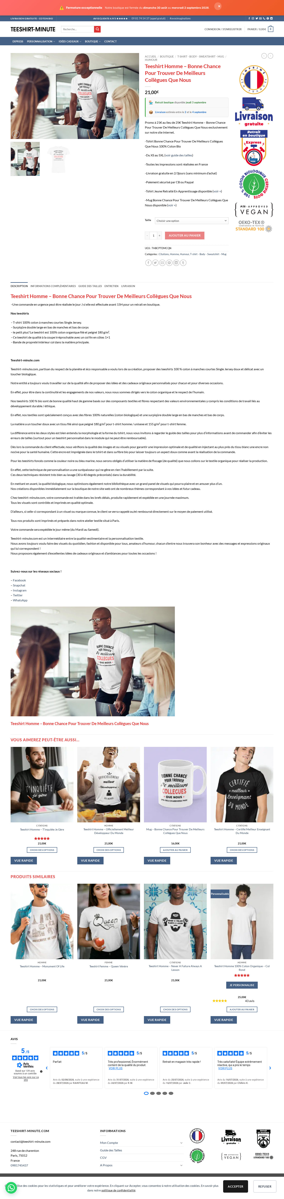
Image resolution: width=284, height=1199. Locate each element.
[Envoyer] (97, 29)
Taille (148, 220)
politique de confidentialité (118, 1190)
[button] (223, 29)
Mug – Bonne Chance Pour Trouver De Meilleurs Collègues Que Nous (175, 831)
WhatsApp (20, 600)
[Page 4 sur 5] (164, 1093)
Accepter (235, 1186)
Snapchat (19, 585)
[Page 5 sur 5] (171, 1093)
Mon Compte (109, 1142)
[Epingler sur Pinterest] (169, 263)
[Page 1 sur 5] (146, 1093)
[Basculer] (181, 1142)
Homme (174, 254)
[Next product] (264, 55)
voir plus (116, 1068)
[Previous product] (270, 55)
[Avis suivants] (270, 1068)
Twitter (18, 595)
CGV (103, 1157)
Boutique (91, 41)
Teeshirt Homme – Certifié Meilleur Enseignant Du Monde (242, 831)
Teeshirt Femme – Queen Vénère (108, 966)
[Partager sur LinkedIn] (176, 263)
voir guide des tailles (178, 155)
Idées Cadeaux (69, 41)
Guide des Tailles (111, 1150)
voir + (217, 191)
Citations (164, 254)
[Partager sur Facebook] (148, 263)
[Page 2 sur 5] (152, 1093)
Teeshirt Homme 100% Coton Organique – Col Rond (242, 967)
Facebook (19, 580)
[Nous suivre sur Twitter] (257, 18)
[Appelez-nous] (264, 18)
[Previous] (17, 96)
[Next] (131, 96)
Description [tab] (19, 286)
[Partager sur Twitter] (155, 263)
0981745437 (19, 1165)
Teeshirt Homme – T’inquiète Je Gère (42, 829)
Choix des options (42, 850)
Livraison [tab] (128, 286)
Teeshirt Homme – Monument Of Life (42, 966)
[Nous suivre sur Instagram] (253, 18)
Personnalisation (40, 41)
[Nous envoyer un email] (260, 18)
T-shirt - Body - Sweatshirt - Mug (200, 56)
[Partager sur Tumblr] (183, 263)
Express (18, 41)
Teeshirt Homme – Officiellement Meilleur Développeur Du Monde (108, 831)
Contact (110, 41)
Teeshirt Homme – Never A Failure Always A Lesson (175, 967)
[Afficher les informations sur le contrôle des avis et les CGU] (41, 1071)
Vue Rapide (23, 860)
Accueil (150, 56)
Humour (151, 59)
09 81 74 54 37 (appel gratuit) (149, 18)
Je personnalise (242, 985)
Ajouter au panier (185, 235)
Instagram (19, 590)
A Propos (106, 1165)
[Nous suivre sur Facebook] (249, 18)
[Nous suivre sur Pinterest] (268, 18)
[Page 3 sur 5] (158, 1093)
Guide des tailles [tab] (90, 286)
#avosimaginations (180, 18)
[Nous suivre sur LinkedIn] (271, 18)
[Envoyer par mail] (162, 263)
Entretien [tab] (111, 286)
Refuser (264, 1186)
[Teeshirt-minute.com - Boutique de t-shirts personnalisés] (33, 29)
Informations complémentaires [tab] (53, 286)
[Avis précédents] (46, 1068)
